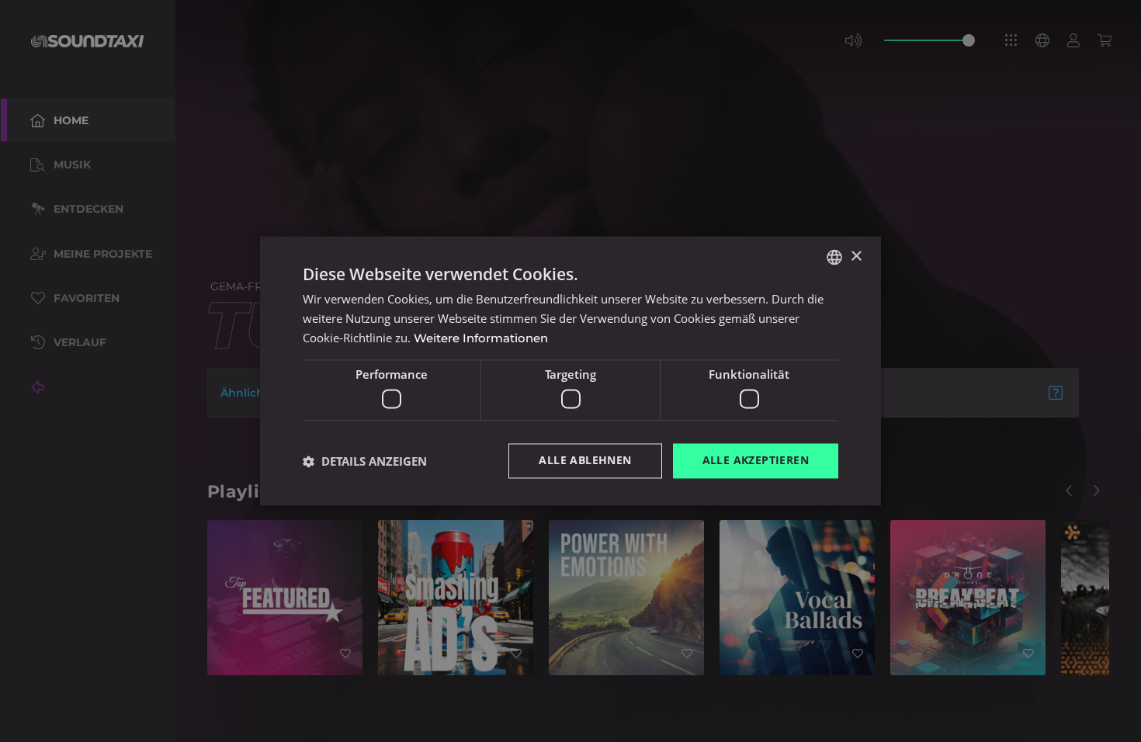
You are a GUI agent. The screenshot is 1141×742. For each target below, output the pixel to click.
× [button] (856, 256)
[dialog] (570, 371)
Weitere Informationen (481, 338)
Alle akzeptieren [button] (755, 460)
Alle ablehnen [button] (585, 460)
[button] (365, 461)
